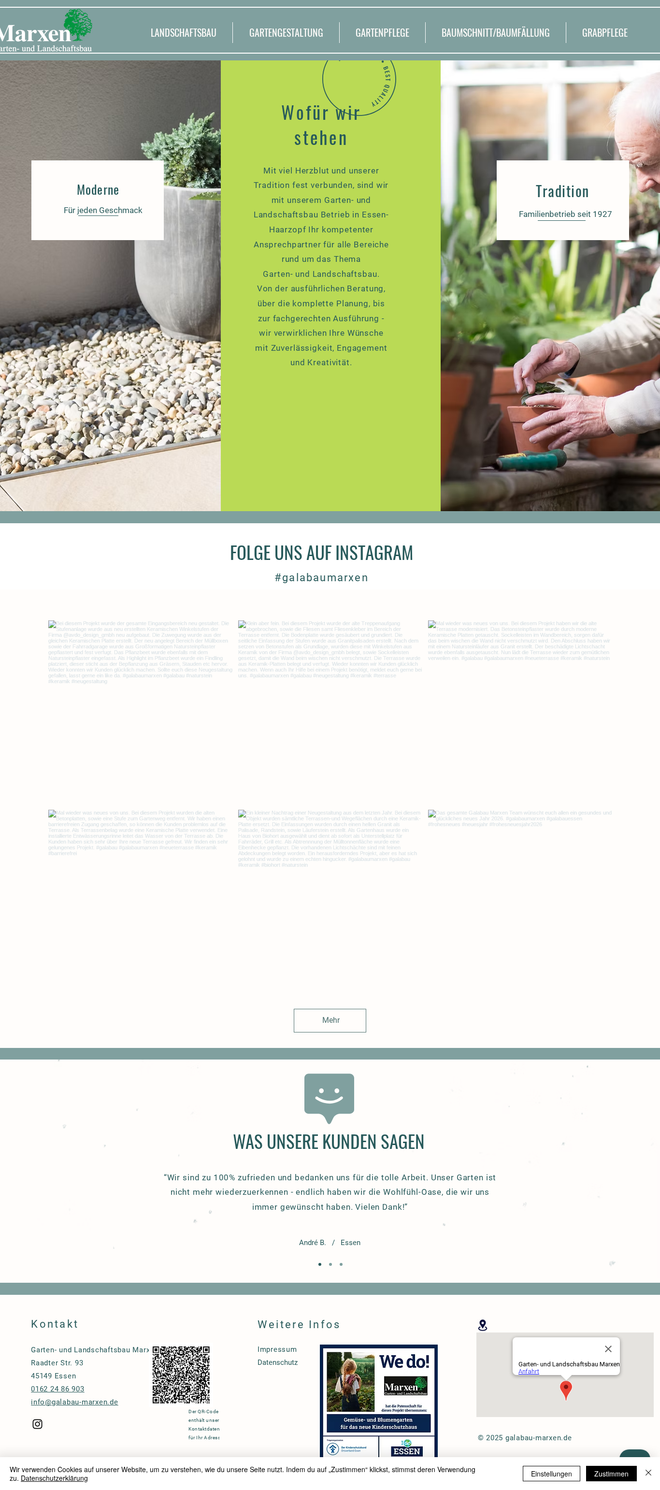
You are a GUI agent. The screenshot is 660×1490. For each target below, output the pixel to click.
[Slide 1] (319, 1264)
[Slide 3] (341, 1264)
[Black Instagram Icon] (37, 1424)
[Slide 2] (330, 1264)
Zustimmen (611, 1473)
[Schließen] (648, 1473)
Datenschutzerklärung (54, 1478)
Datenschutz (278, 1362)
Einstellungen (551, 1473)
